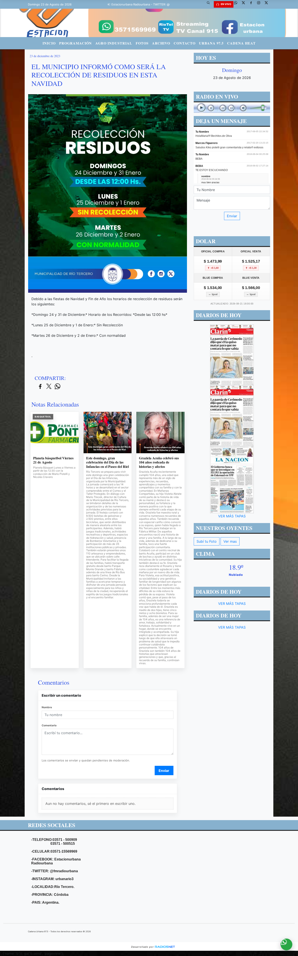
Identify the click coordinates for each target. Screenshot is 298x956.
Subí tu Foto (207, 541)
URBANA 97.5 (211, 43)
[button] (210, 4)
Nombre (47, 707)
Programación (75, 43)
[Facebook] (252, 4)
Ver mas (230, 541)
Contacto (184, 43)
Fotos (142, 43)
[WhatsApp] (237, 4)
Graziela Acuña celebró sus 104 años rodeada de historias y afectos (159, 462)
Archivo (161, 43)
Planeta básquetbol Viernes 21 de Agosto (53, 460)
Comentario (49, 725)
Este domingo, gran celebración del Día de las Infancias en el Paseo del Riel (107, 462)
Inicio (49, 43)
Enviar (164, 770)
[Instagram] (260, 4)
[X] (245, 4)
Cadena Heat (241, 43)
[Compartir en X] (49, 386)
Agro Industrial (113, 43)
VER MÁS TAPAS (232, 516)
